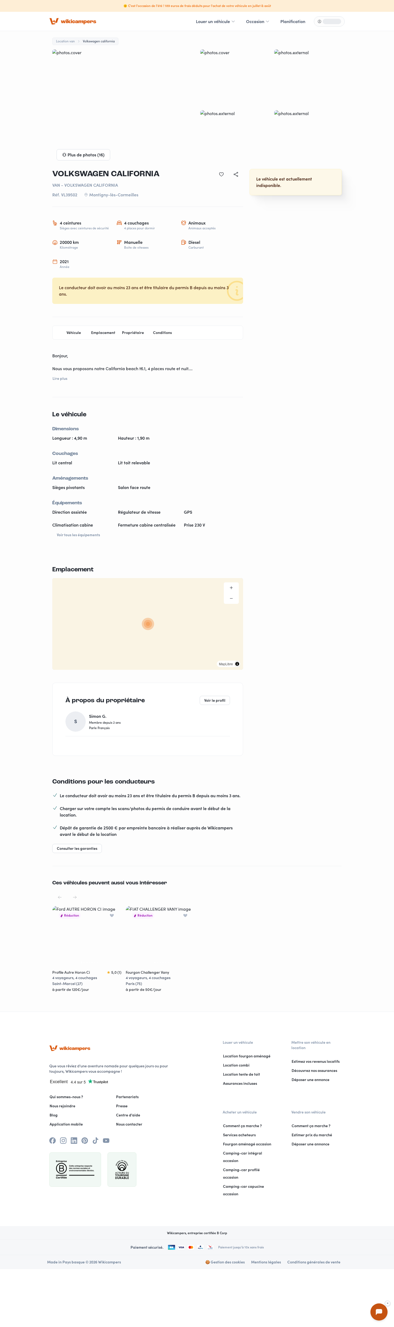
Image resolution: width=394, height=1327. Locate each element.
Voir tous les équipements (78, 535)
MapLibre (226, 663)
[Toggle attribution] (237, 664)
